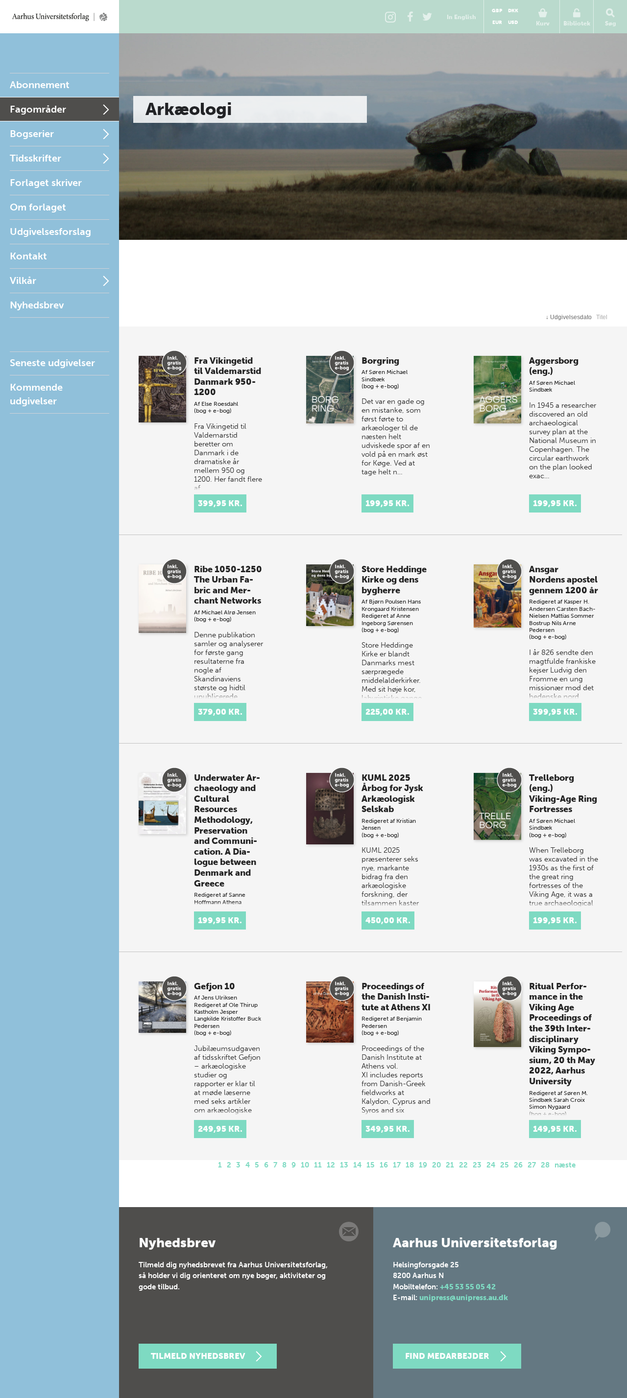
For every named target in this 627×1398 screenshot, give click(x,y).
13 (344, 1165)
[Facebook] (410, 16)
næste (565, 1165)
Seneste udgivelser (52, 363)
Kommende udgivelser (36, 394)
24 (490, 1165)
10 (305, 1165)
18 (410, 1165)
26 (518, 1165)
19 (423, 1165)
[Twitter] (427, 16)
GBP (497, 11)
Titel (601, 317)
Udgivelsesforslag (50, 231)
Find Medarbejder (447, 1356)
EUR (497, 22)
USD (513, 22)
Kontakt (28, 256)
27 (532, 1165)
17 (397, 1165)
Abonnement (40, 85)
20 (436, 1165)
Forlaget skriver (46, 182)
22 (463, 1165)
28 (545, 1165)
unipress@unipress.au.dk (463, 1297)
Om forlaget (38, 207)
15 (370, 1165)
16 (384, 1165)
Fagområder (38, 109)
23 (477, 1165)
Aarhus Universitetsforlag (59, 16)
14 (357, 1165)
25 (504, 1165)
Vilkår (23, 280)
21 (450, 1165)
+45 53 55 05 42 (468, 1286)
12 (331, 1165)
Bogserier (32, 134)
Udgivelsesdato (569, 317)
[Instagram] (390, 16)
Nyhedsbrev (37, 305)
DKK (513, 11)
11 (318, 1165)
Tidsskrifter (35, 158)
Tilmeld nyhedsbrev (198, 1356)
